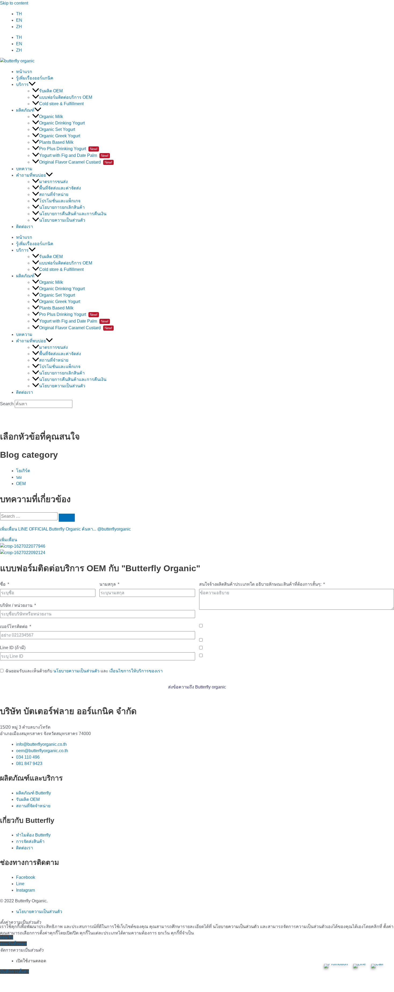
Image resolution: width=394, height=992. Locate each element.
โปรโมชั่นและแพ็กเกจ (59, 201)
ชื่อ (3, 584)
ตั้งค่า (388, 926)
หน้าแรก (24, 71)
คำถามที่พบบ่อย (31, 175)
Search (7, 404)
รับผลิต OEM (51, 91)
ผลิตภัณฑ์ (25, 110)
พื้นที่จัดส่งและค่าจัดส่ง (60, 188)
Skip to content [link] (14, 3)
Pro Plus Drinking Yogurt (68, 148)
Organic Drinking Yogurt (62, 123)
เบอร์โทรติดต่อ (14, 626)
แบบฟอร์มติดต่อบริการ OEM (65, 97)
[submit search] (67, 518)
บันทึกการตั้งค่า (14, 971)
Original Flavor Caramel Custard (75, 162)
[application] (32, 84)
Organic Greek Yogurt (59, 136)
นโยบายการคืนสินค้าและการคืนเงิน (72, 213)
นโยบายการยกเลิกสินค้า (62, 207)
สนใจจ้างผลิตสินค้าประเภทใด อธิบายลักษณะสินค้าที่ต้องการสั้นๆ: (260, 584)
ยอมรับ (6, 937)
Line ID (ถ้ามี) (12, 647)
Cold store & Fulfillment (61, 103)
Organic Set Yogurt (57, 129)
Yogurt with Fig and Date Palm (74, 155)
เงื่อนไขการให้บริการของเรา (136, 671)
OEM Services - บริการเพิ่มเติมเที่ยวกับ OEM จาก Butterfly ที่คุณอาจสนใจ (267, 618)
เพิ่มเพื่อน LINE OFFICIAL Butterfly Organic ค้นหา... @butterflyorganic (65, 529)
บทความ (24, 168)
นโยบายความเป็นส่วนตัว (62, 220)
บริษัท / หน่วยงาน (16, 605)
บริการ (22, 84)
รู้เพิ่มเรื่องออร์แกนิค (34, 78)
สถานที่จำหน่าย (53, 194)
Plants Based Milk (56, 142)
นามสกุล (107, 584)
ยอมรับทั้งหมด (13, 943)
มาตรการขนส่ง (53, 181)
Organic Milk (51, 116)
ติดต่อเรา (24, 226)
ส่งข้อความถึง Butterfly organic (197, 687)
